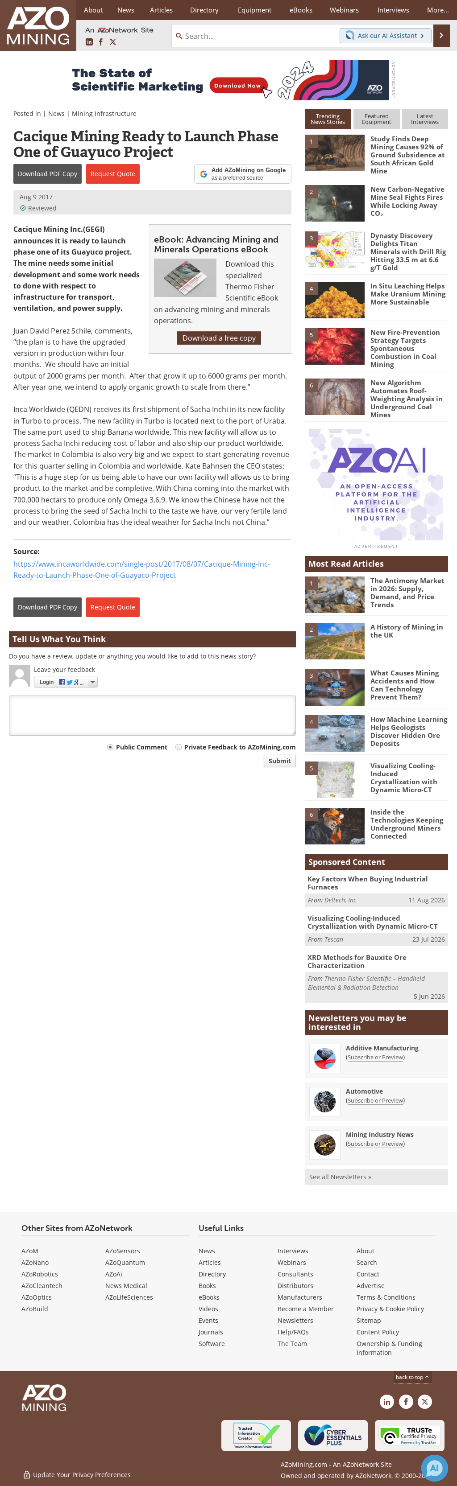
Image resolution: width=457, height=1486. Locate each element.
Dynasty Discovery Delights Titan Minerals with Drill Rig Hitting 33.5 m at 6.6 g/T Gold (408, 251)
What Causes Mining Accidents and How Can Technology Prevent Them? (404, 684)
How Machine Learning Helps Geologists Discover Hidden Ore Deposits (408, 731)
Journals (211, 1332)
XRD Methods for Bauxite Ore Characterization (357, 961)
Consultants (295, 1274)
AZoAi (113, 1274)
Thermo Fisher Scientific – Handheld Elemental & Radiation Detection (366, 983)
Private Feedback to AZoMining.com (240, 747)
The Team (292, 1343)
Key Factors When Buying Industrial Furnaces (367, 882)
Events (208, 1320)
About (365, 1251)
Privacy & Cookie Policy (390, 1309)
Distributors (295, 1285)
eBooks (209, 1297)
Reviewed (42, 208)
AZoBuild (34, 1309)
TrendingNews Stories (328, 119)
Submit (280, 761)
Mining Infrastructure (104, 113)
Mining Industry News (380, 1134)
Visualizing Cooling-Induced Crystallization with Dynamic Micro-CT (403, 777)
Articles (210, 1262)
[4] (335, 300)
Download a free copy (219, 338)
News (56, 113)
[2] (335, 203)
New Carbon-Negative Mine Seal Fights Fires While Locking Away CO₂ (407, 201)
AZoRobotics (39, 1274)
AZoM (29, 1251)
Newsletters (295, 1320)
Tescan (333, 939)
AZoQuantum (125, 1262)
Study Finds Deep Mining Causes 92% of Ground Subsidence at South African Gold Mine (407, 154)
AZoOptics (36, 1297)
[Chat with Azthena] (434, 1468)
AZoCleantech (41, 1285)
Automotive (364, 1091)
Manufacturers (300, 1297)
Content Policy (378, 1332)
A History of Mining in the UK (406, 630)
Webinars (292, 1262)
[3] (335, 249)
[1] (335, 152)
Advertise (371, 1285)
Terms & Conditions (386, 1297)
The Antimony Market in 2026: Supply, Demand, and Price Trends (407, 592)
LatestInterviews (425, 119)
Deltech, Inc (340, 900)
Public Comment (141, 747)
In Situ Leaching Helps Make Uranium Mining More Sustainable (407, 293)
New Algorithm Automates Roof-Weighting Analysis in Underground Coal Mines (406, 398)
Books (207, 1285)
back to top (410, 1377)
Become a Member (306, 1309)
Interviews (293, 1251)
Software (212, 1343)
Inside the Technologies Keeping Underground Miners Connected (406, 823)
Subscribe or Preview (375, 1057)
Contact (368, 1274)
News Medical (126, 1285)
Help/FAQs (293, 1332)
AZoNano (35, 1262)
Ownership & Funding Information (389, 1348)
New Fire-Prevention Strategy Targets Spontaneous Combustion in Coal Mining (405, 348)
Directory (204, 9)
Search (367, 1262)
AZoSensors (122, 1251)
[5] (335, 346)
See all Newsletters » (340, 1177)
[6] (335, 396)
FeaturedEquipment (376, 119)
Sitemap (369, 1320)
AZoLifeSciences (129, 1297)
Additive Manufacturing (382, 1048)
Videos (208, 1309)
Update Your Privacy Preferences (81, 1474)
